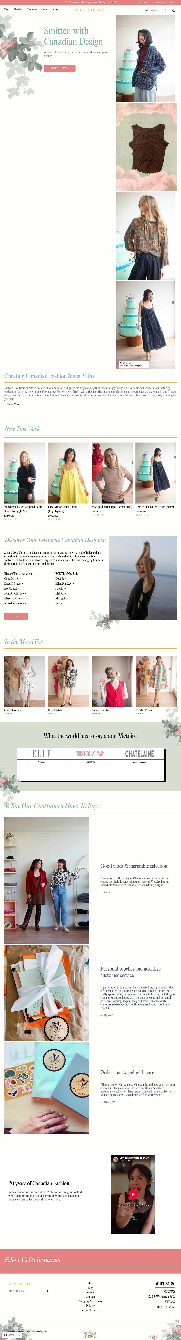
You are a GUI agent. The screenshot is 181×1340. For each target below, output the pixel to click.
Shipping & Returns (90, 1301)
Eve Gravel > (11, 588)
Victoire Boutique (18, 1332)
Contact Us (146, 2)
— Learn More (11, 404)
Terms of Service (90, 1310)
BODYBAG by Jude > (67, 574)
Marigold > (61, 598)
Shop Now (59, 68)
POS (26, 1332)
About (55, 9)
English (171, 2)
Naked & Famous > (15, 603)
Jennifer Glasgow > (15, 593)
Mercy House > (13, 598)
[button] (12, 1335)
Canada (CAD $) (159, 2)
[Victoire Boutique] (90, 9)
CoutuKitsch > (12, 578)
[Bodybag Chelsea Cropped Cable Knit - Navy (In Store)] (24, 473)
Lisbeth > (60, 593)
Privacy (90, 1306)
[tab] (41, 753)
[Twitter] (157, 1283)
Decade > (60, 578)
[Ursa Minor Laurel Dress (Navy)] (155, 473)
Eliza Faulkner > (65, 583)
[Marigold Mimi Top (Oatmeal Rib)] (112, 473)
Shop (90, 1283)
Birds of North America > (19, 574)
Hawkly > (61, 588)
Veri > (58, 603)
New (6, 9)
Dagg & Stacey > (13, 583)
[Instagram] (167, 1283)
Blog (90, 1288)
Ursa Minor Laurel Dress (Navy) (131, 366)
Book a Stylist (150, 10)
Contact (90, 1297)
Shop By (18, 9)
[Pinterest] (172, 1283)
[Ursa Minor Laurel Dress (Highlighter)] (68, 473)
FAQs (139, 2)
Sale (45, 9)
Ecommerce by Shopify (39, 1332)
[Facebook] (162, 1283)
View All (16, 616)
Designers (32, 9)
